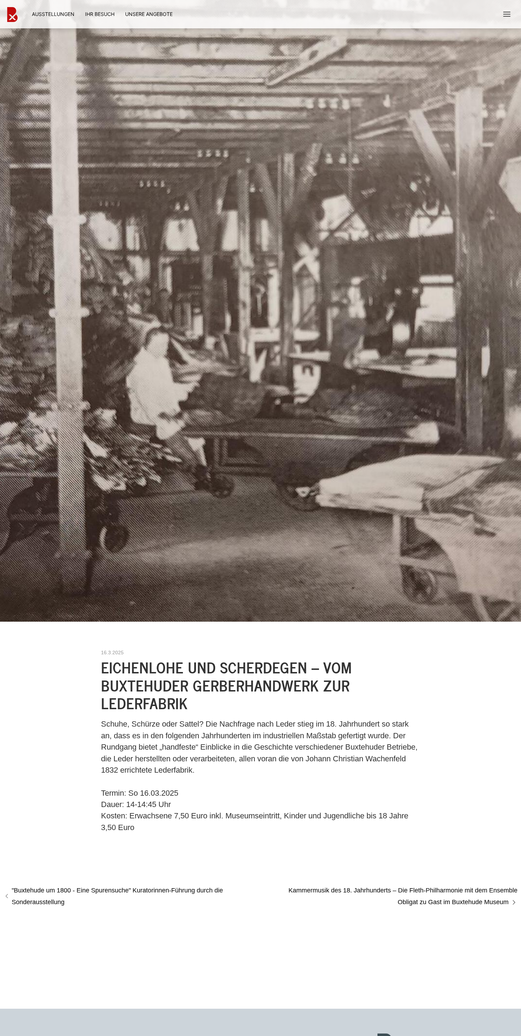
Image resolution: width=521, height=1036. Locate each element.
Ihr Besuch (99, 14)
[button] (506, 14)
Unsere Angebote (149, 14)
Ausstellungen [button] (53, 14)
